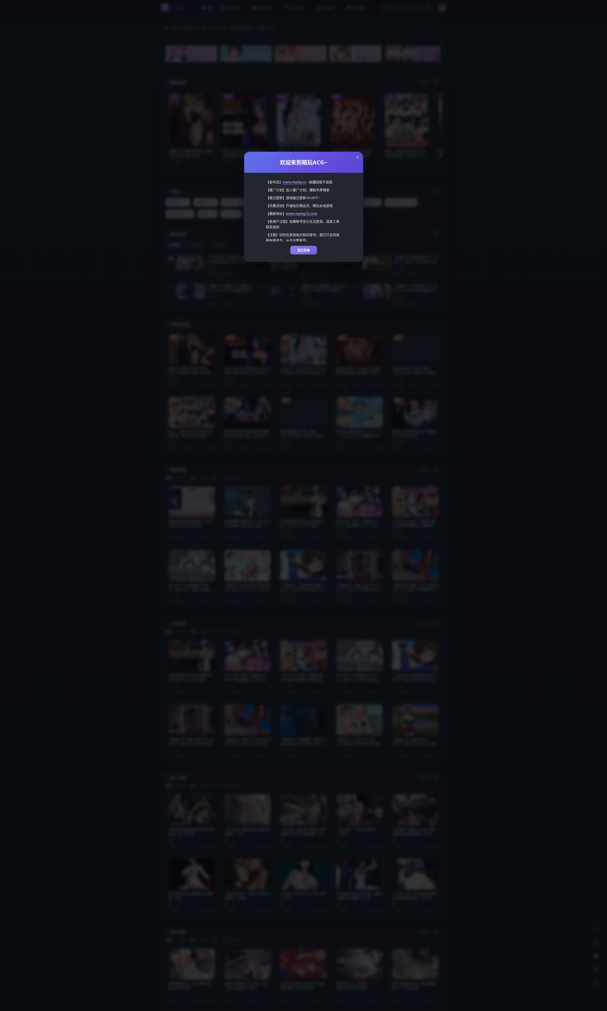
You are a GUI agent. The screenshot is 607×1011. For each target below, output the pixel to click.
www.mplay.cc (294, 182)
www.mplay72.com (301, 213)
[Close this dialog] (357, 157)
